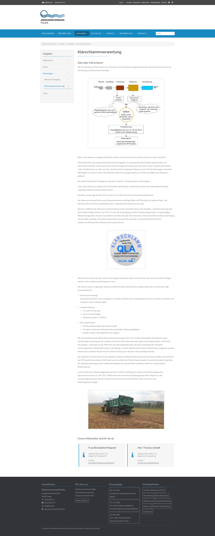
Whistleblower (155, 2)
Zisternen (147, 506)
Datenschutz (145, 2)
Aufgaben (81, 33)
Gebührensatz (148, 501)
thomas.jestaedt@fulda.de (148, 463)
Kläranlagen (70, 44)
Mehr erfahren (82, 500)
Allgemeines (48, 60)
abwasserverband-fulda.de (54, 509)
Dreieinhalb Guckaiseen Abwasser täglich (123, 495)
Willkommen (48, 33)
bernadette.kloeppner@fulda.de (101, 463)
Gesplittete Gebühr (163, 501)
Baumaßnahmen (162, 495)
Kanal (45, 67)
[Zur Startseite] (54, 17)
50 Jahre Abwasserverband (153, 490)
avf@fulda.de (48, 2)
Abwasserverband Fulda (49, 44)
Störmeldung (148, 495)
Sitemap (164, 2)
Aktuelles (96, 33)
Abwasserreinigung (52, 79)
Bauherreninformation (162, 506)
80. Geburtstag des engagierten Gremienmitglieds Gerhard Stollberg (124, 507)
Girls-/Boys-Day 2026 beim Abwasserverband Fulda (120, 519)
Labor (45, 93)
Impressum (136, 2)
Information (125, 33)
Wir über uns (64, 33)
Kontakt (129, 2)
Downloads (147, 512)
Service (110, 33)
